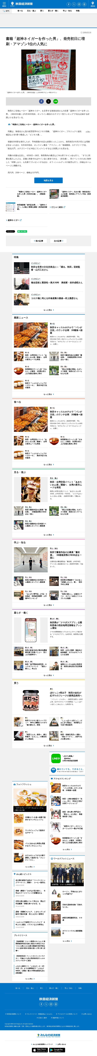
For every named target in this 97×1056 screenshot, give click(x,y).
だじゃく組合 (57, 207)
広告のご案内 (42, 1018)
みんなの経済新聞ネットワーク (48, 1035)
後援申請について (58, 1018)
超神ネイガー (13, 220)
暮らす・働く (53, 11)
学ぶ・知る (67, 11)
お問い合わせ (87, 1014)
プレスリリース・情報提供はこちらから (39, 1014)
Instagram (79, 4)
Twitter (74, 4)
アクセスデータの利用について (67, 1014)
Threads (84, 4)
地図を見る (48, 180)
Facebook (69, 4)
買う (42, 11)
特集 (78, 11)
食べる (20, 11)
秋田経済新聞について (14, 1014)
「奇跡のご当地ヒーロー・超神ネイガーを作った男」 (33, 124)
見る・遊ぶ (31, 11)
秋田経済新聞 (21, 4)
